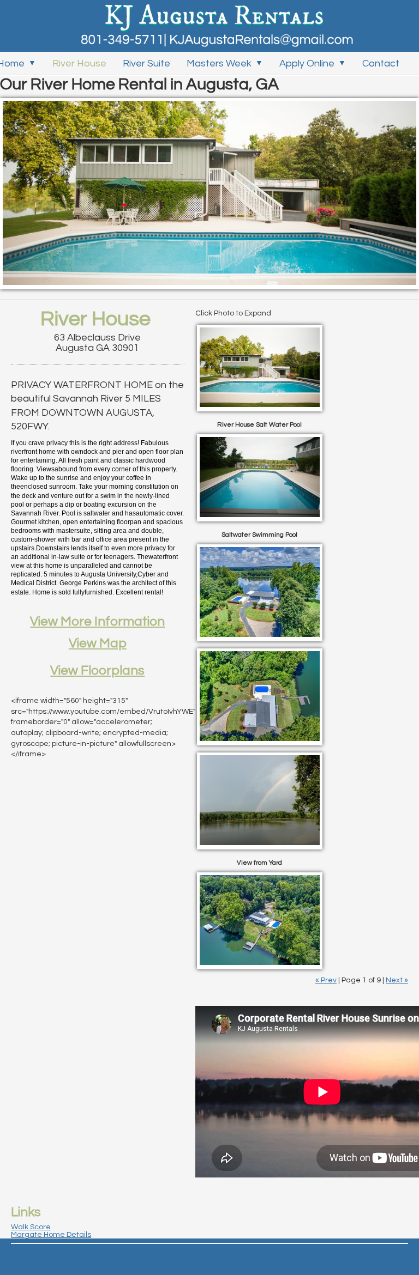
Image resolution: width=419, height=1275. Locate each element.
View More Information (97, 621)
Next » (397, 980)
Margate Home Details (51, 1234)
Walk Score (31, 1227)
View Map (98, 643)
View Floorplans (97, 670)
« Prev (326, 980)
